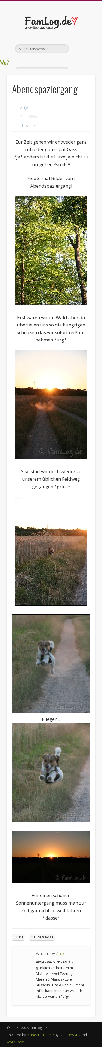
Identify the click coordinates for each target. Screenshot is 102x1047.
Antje (24, 107)
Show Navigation (82, 48)
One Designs (69, 1034)
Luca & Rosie (44, 937)
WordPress (15, 1041)
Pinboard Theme (40, 1034)
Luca (19, 937)
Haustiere (27, 125)
